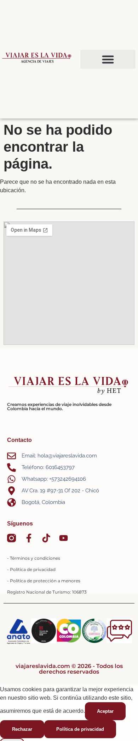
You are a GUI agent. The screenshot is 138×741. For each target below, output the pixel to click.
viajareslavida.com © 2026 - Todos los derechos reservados (69, 669)
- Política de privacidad (31, 569)
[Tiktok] (46, 538)
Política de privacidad (80, 729)
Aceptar (105, 711)
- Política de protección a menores (43, 580)
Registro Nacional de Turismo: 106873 (47, 592)
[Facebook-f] (28, 538)
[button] (108, 59)
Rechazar (22, 729)
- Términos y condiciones (33, 558)
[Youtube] (63, 538)
